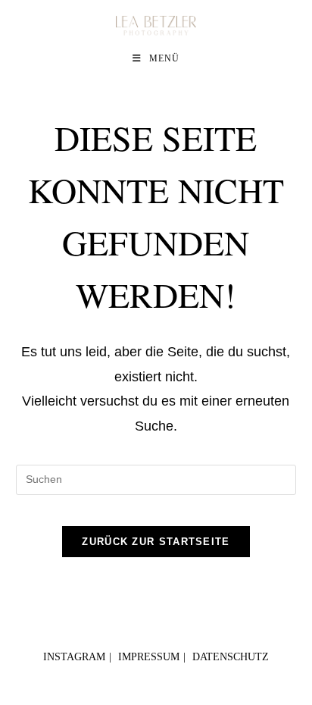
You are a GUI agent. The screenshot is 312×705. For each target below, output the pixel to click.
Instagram (74, 657)
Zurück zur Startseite (155, 541)
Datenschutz (230, 657)
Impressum (148, 657)
